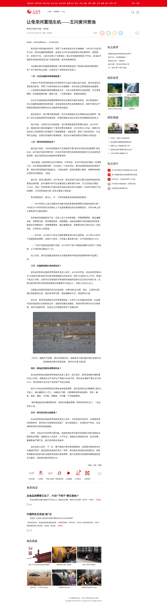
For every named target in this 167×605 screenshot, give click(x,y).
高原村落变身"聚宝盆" (115, 95)
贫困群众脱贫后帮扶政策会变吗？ (120, 54)
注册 (137, 3)
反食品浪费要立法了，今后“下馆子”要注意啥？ (53, 495)
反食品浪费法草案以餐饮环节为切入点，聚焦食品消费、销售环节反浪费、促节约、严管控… (62, 500)
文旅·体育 (62, 3)
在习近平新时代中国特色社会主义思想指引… (127, 170)
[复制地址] (120, 33)
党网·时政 (38, 3)
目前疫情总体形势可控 (120, 188)
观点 (76, 3)
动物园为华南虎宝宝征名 (89, 587)
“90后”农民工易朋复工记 (119, 153)
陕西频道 (56, 11)
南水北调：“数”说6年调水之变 (118, 64)
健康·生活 (70, 3)
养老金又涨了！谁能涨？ (117, 61)
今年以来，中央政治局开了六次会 (124, 179)
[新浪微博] (102, 33)
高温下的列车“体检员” (89, 564)
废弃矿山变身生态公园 (115, 109)
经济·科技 (46, 3)
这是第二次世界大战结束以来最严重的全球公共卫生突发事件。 (52, 518)
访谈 (81, 3)
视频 (102, 3)
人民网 (49, 11)
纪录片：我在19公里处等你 (120, 138)
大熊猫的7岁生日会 (64, 587)
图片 (106, 3)
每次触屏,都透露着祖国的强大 (121, 142)
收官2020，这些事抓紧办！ (117, 57)
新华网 (49, 33)
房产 (115, 3)
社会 (63, 11)
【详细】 (98, 500)
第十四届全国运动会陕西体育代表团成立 (126, 175)
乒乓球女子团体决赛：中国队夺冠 (124, 184)
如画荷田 (131, 109)
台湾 (98, 3)
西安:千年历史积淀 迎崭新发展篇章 (39, 564)
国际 (85, 3)
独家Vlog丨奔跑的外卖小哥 (120, 146)
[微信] (108, 33)
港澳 (94, 3)
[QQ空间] (114, 33)
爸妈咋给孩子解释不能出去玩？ (122, 149)
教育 (111, 3)
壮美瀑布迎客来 (131, 95)
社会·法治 (54, 3)
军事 (89, 3)
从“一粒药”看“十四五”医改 (117, 68)
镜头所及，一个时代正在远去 (39, 587)
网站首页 (30, 3)
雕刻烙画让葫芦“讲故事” (64, 564)
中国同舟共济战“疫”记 (39, 514)
